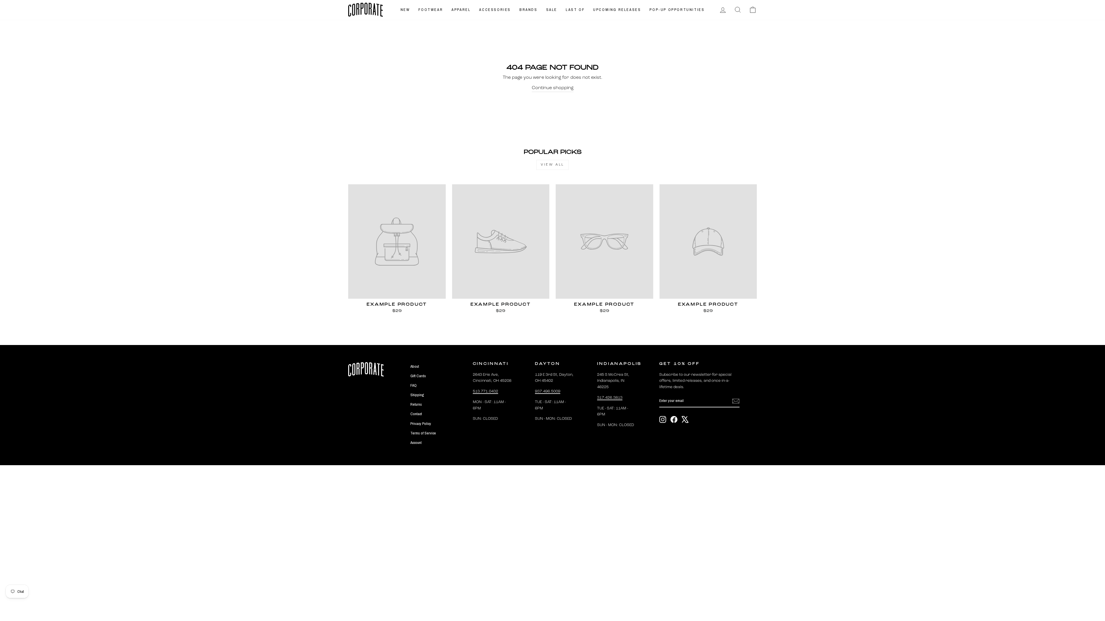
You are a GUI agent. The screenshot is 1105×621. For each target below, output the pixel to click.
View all (552, 164)
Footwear (430, 9)
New (405, 9)
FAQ (413, 385)
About (414, 366)
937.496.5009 (547, 391)
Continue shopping (553, 88)
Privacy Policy (420, 423)
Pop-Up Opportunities (676, 9)
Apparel (460, 9)
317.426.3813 (609, 398)
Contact (416, 413)
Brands (528, 9)
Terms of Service (423, 433)
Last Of (575, 9)
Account (416, 442)
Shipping (417, 394)
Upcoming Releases (617, 9)
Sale (551, 9)
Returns (416, 404)
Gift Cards (418, 375)
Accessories (495, 9)
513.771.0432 (485, 391)
